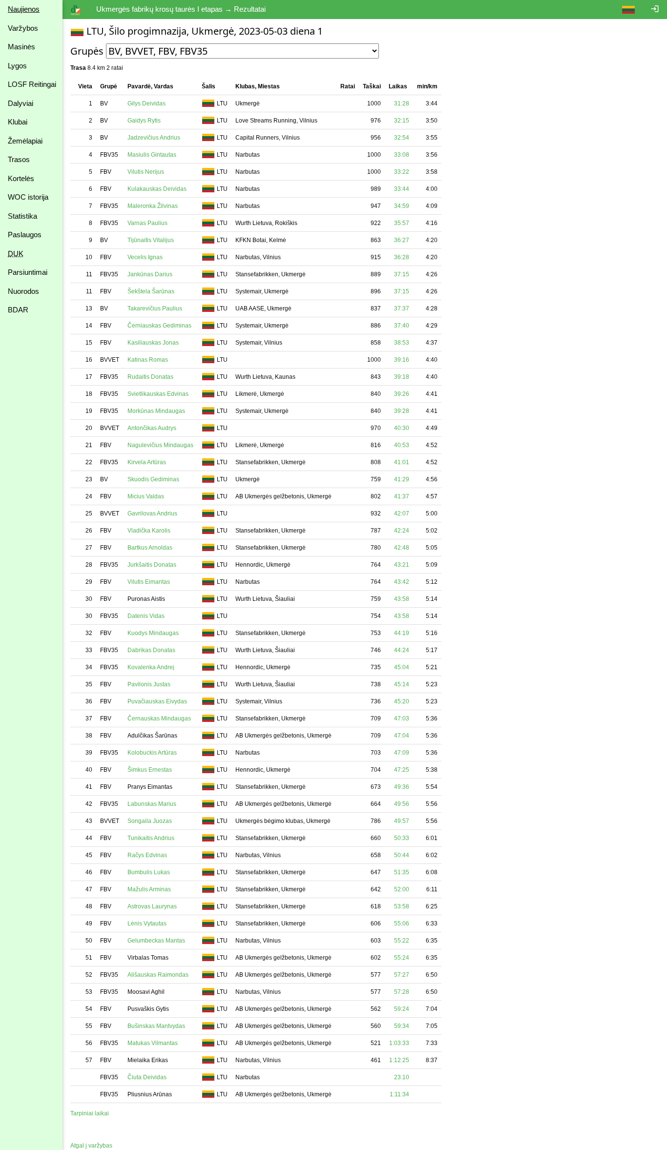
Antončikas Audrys (151, 428)
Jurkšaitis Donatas (151, 564)
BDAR (18, 310)
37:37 (401, 308)
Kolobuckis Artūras (152, 752)
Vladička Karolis (148, 530)
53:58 (401, 906)
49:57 (401, 821)
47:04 (401, 735)
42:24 (401, 530)
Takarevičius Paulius (154, 308)
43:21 (401, 564)
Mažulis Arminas (149, 889)
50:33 (401, 838)
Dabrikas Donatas (151, 650)
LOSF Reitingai (32, 84)
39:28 (401, 411)
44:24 (401, 650)
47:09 (401, 752)
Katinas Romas (147, 359)
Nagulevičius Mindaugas (160, 445)
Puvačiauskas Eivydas (157, 701)
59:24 (401, 1009)
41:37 (401, 496)
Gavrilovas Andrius (152, 513)
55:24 (401, 957)
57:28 (401, 991)
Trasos (19, 159)
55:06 (401, 923)
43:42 (401, 581)
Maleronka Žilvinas (152, 206)
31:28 (401, 103)
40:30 (401, 428)
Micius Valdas (145, 496)
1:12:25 (399, 1060)
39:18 (401, 376)
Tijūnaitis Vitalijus (150, 240)
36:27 (401, 240)
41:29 (401, 479)
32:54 (401, 137)
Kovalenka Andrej (150, 667)
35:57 (401, 223)
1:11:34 (399, 1094)
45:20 (401, 701)
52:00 (401, 889)
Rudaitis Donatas (150, 376)
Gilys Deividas (146, 103)
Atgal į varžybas (91, 1145)
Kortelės (21, 178)
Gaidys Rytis (144, 120)
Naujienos (24, 9)
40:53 (401, 445)
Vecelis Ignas (145, 257)
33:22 (401, 171)
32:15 (401, 120)
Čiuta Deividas (147, 1077)
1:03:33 (399, 1043)
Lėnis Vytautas (147, 923)
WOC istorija (28, 197)
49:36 (401, 786)
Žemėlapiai (25, 141)
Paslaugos (25, 234)
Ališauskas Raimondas (157, 974)
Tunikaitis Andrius (150, 838)
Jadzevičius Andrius (153, 137)
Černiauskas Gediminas (159, 325)
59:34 (401, 1026)
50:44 (401, 855)
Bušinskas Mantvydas (156, 1026)
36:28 (401, 257)
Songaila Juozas (149, 821)
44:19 (401, 633)
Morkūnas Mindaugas (156, 411)
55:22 (401, 940)
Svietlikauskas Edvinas (157, 393)
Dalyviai (20, 103)
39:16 (401, 359)
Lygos (17, 66)
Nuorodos (23, 291)
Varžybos (23, 28)
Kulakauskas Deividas (157, 188)
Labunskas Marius (151, 804)
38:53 (401, 342)
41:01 (401, 462)
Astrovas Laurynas (152, 906)
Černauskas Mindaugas (159, 718)
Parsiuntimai (27, 272)
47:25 (401, 769)
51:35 (401, 872)
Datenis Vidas (146, 616)
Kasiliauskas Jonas (153, 342)
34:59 (401, 206)
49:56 (401, 804)
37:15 (401, 274)
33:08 (401, 154)
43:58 (401, 599)
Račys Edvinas (147, 855)
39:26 (401, 393)
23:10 (401, 1077)
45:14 (401, 684)
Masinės (21, 46)
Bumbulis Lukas (148, 872)
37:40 (401, 325)
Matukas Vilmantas (152, 1043)
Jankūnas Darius (149, 274)
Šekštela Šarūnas (150, 291)
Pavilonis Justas (148, 684)
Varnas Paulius (147, 223)
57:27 (401, 974)
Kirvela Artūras (146, 462)
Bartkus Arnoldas (149, 547)
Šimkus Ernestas (149, 769)
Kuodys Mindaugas (153, 633)
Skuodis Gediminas (153, 479)
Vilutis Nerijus (145, 171)
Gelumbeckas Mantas (156, 940)
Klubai (17, 122)
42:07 (401, 513)
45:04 (401, 667)
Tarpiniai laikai (89, 1113)
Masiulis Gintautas (151, 154)
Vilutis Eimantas (148, 581)
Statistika (22, 216)
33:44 (401, 188)
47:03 (401, 718)
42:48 (401, 547)
